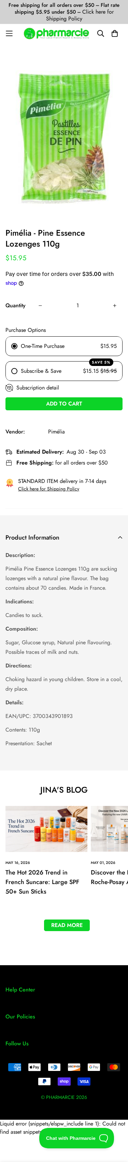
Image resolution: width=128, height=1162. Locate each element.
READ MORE (67, 925)
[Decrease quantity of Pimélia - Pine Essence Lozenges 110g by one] (40, 305)
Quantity (15, 305)
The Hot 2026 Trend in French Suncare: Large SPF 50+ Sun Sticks (42, 882)
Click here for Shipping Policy (80, 15)
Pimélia (56, 432)
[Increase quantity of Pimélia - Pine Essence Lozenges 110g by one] (115, 305)
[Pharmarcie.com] (56, 33)
